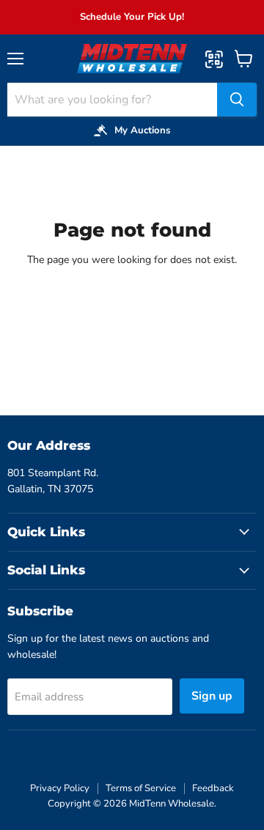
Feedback (213, 788)
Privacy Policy (59, 788)
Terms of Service (141, 788)
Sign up (211, 696)
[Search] (237, 99)
